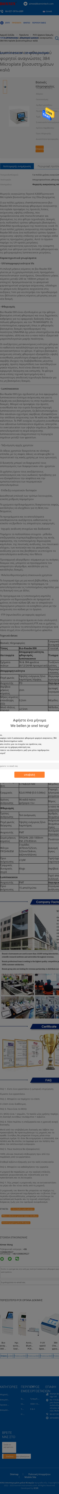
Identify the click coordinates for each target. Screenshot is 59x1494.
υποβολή (29, 774)
